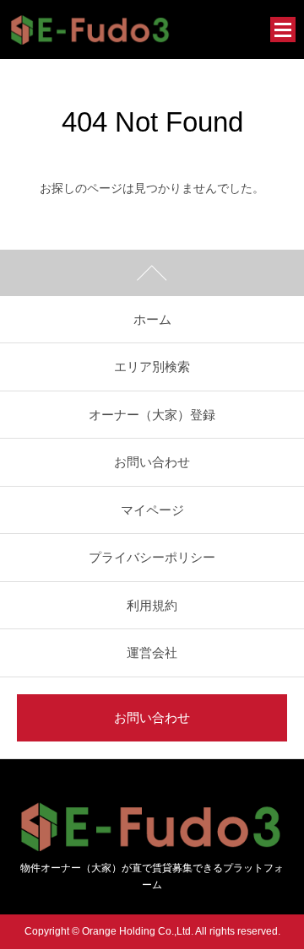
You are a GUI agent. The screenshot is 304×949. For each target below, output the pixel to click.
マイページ (152, 510)
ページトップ (152, 273)
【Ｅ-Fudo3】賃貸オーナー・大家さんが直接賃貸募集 (90, 29)
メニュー (283, 29)
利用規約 (152, 605)
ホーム (152, 319)
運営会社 (152, 652)
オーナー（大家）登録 (152, 414)
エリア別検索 (152, 366)
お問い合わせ (152, 462)
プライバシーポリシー (152, 557)
